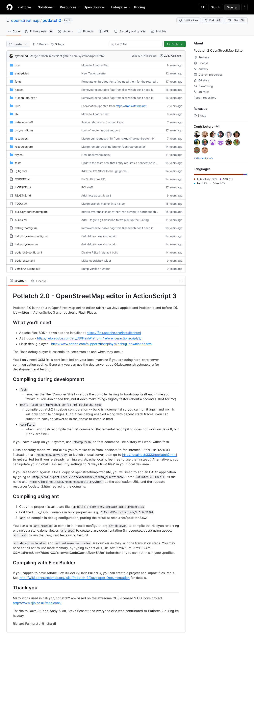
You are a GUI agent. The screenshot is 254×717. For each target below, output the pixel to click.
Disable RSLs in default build (99, 252)
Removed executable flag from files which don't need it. (117, 89)
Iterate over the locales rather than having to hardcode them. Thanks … (127, 211)
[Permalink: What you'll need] (10, 322)
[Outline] (180, 281)
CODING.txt (22, 179)
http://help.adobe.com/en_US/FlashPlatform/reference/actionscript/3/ (89, 338)
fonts (18, 81)
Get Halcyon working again (98, 236)
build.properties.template (31, 211)
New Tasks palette (93, 73)
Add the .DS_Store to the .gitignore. (104, 171)
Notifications (191, 20)
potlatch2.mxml (25, 260)
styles (18, 154)
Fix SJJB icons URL (93, 179)
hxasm (19, 89)
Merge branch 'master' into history (103, 203)
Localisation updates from (98, 106)
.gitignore (21, 171)
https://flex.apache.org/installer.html (114, 333)
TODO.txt (21, 203)
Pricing (139, 7)
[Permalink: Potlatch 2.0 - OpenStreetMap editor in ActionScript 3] (10, 296)
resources (21, 138)
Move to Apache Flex (95, 65)
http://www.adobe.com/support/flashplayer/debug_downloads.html (101, 344)
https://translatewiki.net (131, 106)
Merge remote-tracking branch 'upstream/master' (113, 146)
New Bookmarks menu (96, 154)
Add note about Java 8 (96, 195)
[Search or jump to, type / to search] (203, 7)
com (17, 65)
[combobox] (137, 44)
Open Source (94, 7)
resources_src (24, 146)
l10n (17, 106)
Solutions (45, 7)
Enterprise (119, 7)
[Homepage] (9, 7)
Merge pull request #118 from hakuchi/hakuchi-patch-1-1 (118, 138)
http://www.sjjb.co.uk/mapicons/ (37, 603)
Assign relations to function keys (102, 122)
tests (18, 163)
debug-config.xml (26, 228)
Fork (214, 20)
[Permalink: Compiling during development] (10, 379)
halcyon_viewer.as (26, 244)
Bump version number (95, 268)
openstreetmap (25, 20)
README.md (23, 195)
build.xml (21, 220)
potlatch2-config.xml (28, 252)
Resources (68, 7)
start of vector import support (100, 130)
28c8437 (137, 55)
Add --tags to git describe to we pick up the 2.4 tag (115, 220)
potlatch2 (51, 20)
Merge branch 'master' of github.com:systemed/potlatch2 (67, 56)
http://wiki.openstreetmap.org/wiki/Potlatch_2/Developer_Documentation (74, 578)
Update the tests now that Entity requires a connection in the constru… (127, 163)
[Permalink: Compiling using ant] (10, 496)
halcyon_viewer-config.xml (32, 236)
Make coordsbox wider (96, 260)
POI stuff (87, 187)
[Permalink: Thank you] (10, 588)
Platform (24, 7)
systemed (21, 56)
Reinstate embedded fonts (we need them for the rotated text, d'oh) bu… (128, 81)
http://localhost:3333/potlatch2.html (149, 455)
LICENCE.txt (23, 187)
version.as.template (27, 268)
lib (16, 114)
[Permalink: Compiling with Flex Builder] (10, 562)
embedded (22, 73)
